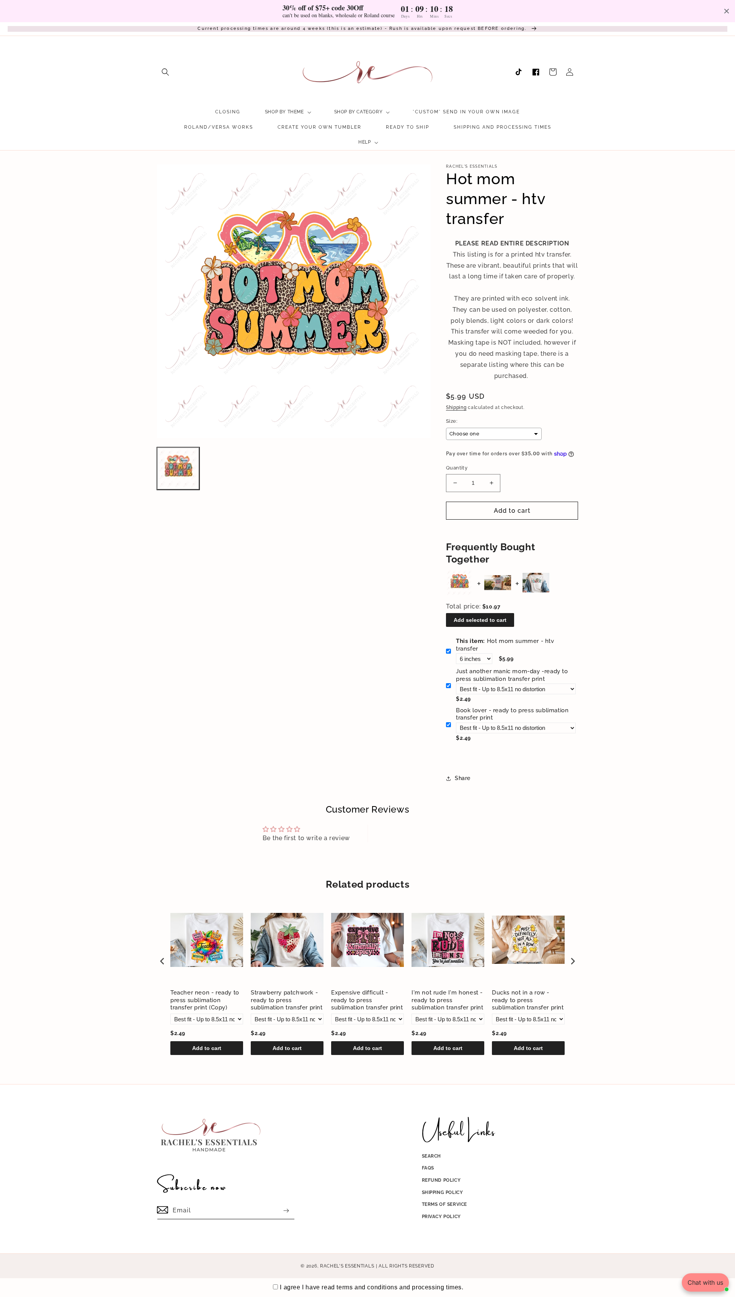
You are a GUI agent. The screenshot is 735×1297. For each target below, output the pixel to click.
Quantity (456, 468)
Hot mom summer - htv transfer (505, 645)
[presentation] (162, 961)
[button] (165, 72)
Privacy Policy (441, 1216)
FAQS (428, 1168)
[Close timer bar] (726, 11)
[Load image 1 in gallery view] (178, 468)
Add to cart (206, 1048)
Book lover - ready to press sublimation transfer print (512, 714)
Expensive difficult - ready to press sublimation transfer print (367, 1000)
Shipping (456, 407)
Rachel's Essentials (347, 1266)
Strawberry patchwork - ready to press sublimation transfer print (287, 1000)
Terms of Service (444, 1204)
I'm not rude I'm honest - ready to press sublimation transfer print (447, 1000)
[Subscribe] (286, 1210)
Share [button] (462, 778)
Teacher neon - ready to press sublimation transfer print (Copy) (204, 1000)
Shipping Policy (442, 1192)
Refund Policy (441, 1180)
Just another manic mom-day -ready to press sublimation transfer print (512, 675)
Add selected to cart (480, 620)
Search (431, 1156)
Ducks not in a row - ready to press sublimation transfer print (528, 1000)
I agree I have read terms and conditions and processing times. (371, 1287)
